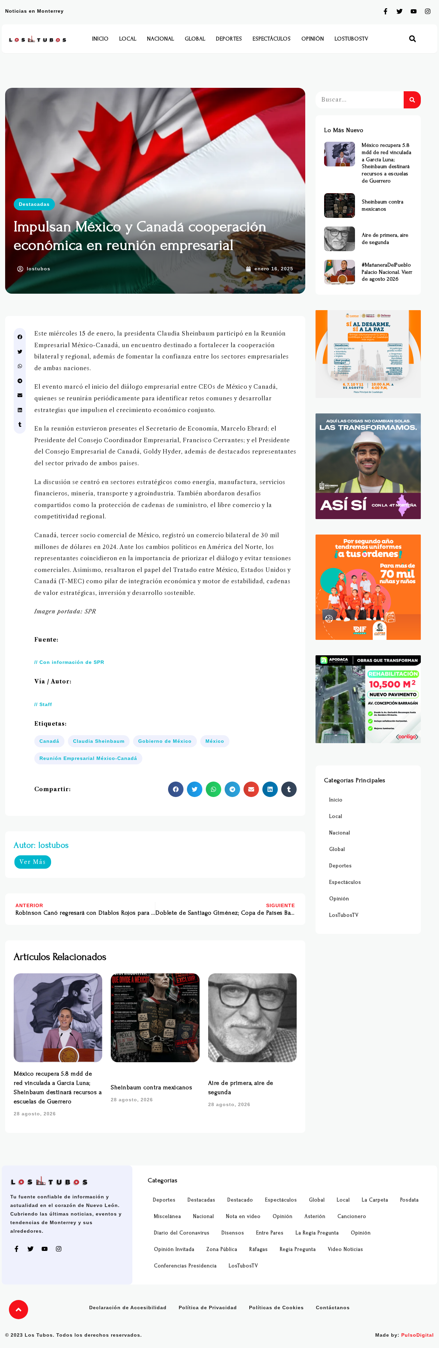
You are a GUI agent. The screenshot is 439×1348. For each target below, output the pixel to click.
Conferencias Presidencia (185, 1266)
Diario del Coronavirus (182, 1233)
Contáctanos (333, 1307)
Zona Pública (221, 1249)
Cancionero (351, 1216)
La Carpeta (375, 1200)
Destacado (240, 1200)
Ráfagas (258, 1249)
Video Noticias (345, 1249)
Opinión (312, 39)
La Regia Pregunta (317, 1233)
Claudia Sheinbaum (98, 741)
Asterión (315, 1216)
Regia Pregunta (298, 1249)
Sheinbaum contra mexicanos (151, 1087)
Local (128, 39)
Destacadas (34, 204)
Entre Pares (270, 1233)
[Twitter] (399, 11)
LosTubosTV (351, 39)
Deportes (229, 39)
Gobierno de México (165, 741)
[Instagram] (428, 11)
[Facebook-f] (385, 11)
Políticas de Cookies (276, 1307)
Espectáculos (272, 39)
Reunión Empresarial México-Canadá (88, 758)
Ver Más (33, 861)
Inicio (100, 39)
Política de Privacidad (208, 1307)
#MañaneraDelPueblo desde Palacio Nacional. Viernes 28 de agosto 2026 (394, 272)
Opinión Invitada (174, 1249)
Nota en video (243, 1216)
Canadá (49, 741)
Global (195, 39)
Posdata (409, 1200)
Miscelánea (167, 1216)
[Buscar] (412, 99)
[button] (412, 39)
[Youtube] (413, 11)
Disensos (233, 1233)
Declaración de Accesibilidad (128, 1307)
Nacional (160, 39)
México (214, 741)
